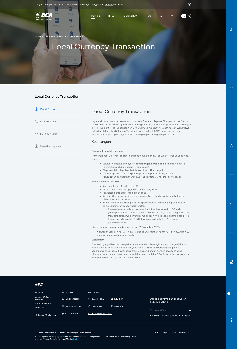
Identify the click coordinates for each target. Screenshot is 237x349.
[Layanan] (231, 145)
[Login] (231, 29)
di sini (74, 339)
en (189, 16)
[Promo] (231, 203)
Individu (95, 15)
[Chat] (231, 320)
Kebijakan (165, 332)
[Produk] (231, 87)
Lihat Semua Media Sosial (100, 313)
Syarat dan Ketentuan (182, 332)
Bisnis (111, 15)
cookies (109, 4)
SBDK (156, 332)
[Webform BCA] (231, 262)
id (184, 16)
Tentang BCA (130, 15)
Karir (148, 15)
